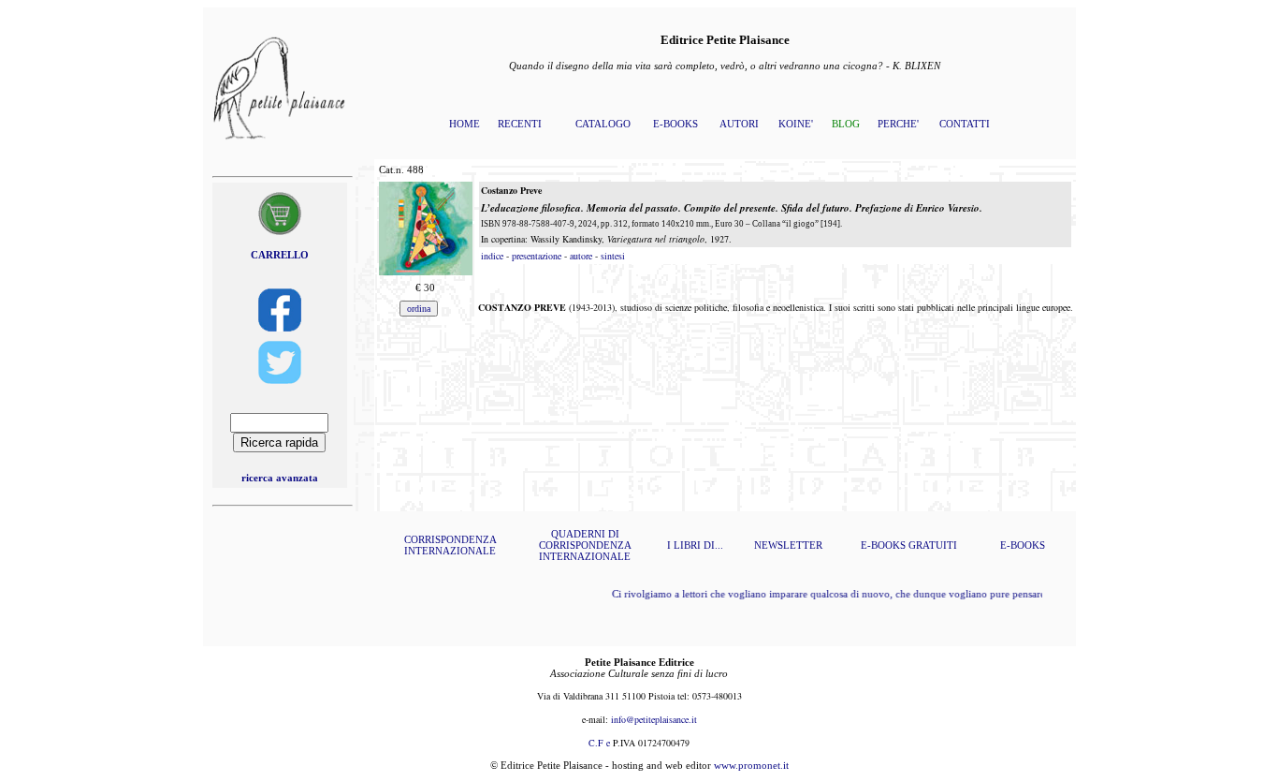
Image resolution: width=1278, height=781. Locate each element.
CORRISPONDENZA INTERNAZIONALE (450, 545)
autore (581, 255)
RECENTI (520, 123)
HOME (464, 123)
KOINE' (795, 123)
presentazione (536, 255)
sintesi (613, 255)
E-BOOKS (675, 123)
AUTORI (739, 123)
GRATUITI (932, 545)
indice (492, 255)
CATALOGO (603, 123)
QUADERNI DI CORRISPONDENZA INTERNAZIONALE (585, 545)
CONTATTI (964, 123)
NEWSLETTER (788, 545)
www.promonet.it (751, 765)
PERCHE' (898, 123)
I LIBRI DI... (695, 545)
